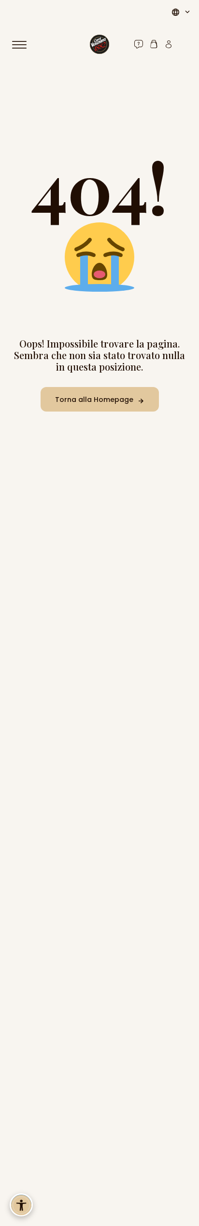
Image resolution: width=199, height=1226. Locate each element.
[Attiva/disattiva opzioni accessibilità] (21, 1204)
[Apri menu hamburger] (23, 44)
